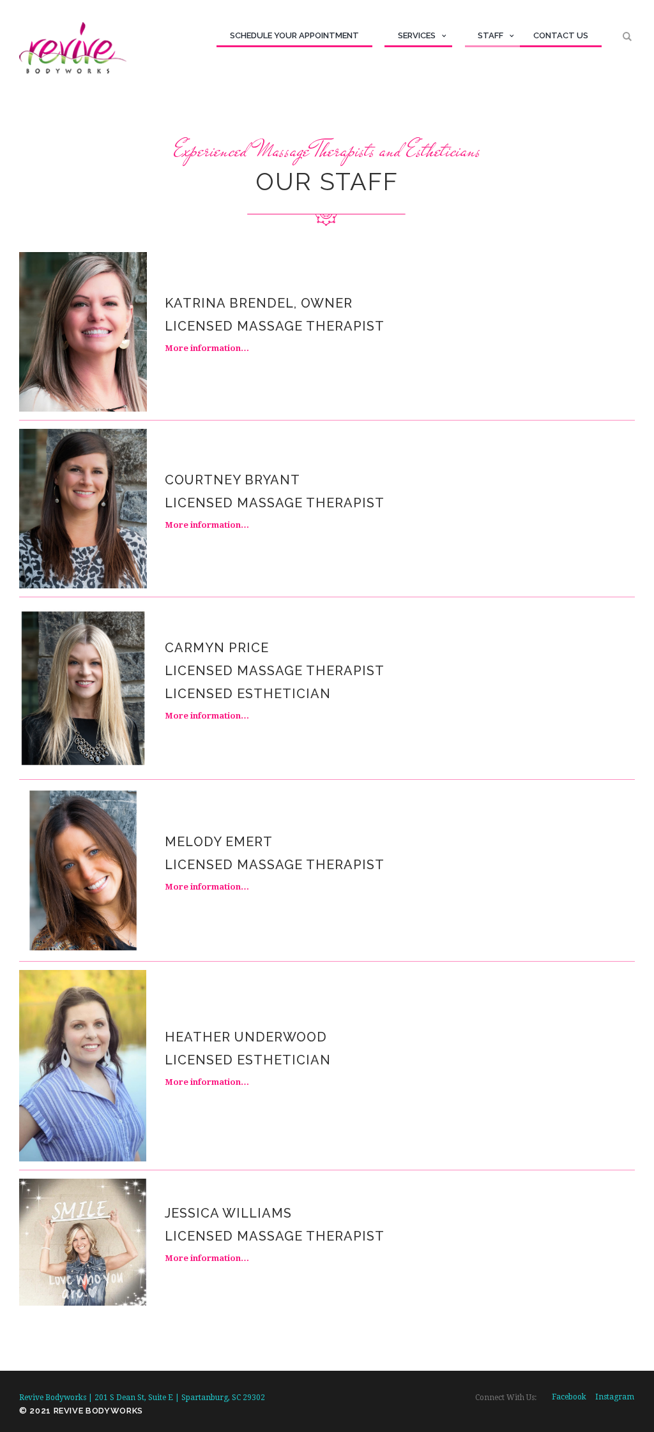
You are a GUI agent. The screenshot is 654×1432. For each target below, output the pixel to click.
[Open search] (629, 36)
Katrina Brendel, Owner (259, 303)
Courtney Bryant (232, 480)
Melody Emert (219, 841)
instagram (614, 1396)
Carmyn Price (217, 647)
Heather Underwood (246, 1037)
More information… (207, 348)
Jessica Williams (228, 1213)
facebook (569, 1396)
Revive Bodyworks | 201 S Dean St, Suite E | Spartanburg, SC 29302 (142, 1397)
